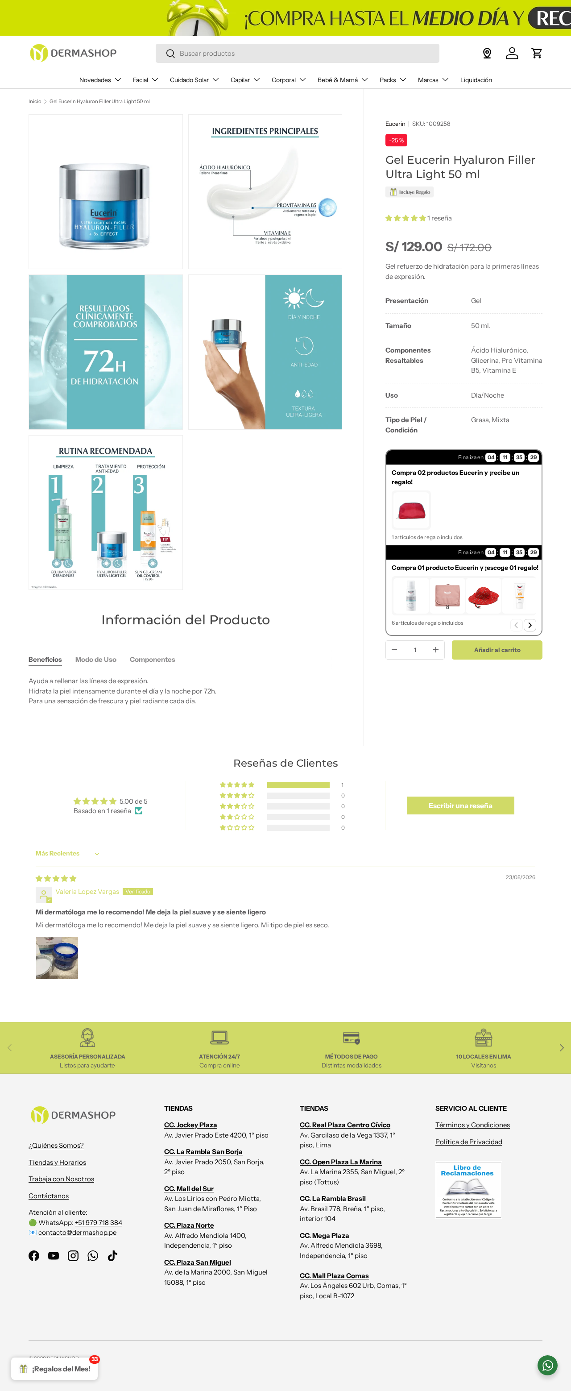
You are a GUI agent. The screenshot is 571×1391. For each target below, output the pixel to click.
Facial (140, 80)
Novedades (95, 80)
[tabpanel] (463, 365)
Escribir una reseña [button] (460, 805)
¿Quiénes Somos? (56, 1145)
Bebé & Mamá (338, 80)
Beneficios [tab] (45, 659)
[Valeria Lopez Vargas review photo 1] (57, 958)
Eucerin (395, 123)
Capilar (240, 80)
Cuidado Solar (189, 80)
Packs (388, 80)
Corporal (284, 80)
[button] (537, 53)
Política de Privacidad (468, 1142)
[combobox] (297, 53)
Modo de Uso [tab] (95, 659)
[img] (56, 878)
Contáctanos (49, 1196)
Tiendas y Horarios (57, 1162)
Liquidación (476, 80)
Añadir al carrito (497, 649)
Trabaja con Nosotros (61, 1179)
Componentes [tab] (152, 659)
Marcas (428, 80)
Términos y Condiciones (472, 1125)
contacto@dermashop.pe (77, 1232)
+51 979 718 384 (98, 1222)
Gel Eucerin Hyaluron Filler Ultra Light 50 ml (100, 101)
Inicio (35, 101)
